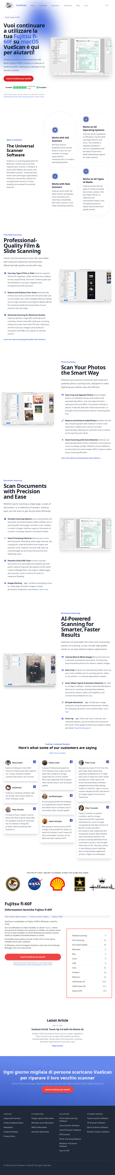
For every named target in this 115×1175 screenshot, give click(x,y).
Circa (86, 5)
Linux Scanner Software (69, 1125)
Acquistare (55, 5)
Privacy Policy (9, 1136)
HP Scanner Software (96, 1123)
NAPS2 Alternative (39, 1127)
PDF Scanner (64, 1134)
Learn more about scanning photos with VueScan (81, 458)
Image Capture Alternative (42, 1118)
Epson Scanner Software (97, 1127)
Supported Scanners (12, 1118)
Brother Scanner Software (98, 1132)
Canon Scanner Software (97, 1118)
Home (32, 5)
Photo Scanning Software (70, 1139)
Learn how (43, 589)
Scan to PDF (64, 1150)
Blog (78, 5)
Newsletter (8, 1127)
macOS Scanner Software (70, 1130)
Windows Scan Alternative (42, 1123)
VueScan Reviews (11, 1132)
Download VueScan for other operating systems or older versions (24, 97)
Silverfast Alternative (40, 1132)
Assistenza (68, 5)
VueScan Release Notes (13, 1123)
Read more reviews (57, 753)
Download (43, 5)
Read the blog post (82, 728)
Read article (57, 1046)
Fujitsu (48, 927)
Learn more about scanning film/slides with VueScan (25, 339)
